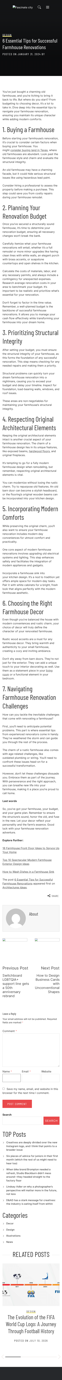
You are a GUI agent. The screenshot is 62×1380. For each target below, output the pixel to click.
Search (7, 1114)
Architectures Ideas (14, 887)
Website (46, 1071)
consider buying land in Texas (29, 150)
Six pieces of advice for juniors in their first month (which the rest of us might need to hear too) (32, 1159)
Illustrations (13, 1235)
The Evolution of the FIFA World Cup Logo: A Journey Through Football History (31, 1324)
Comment (9, 1031)
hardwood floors (39, 451)
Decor (10, 1223)
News (9, 1241)
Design (10, 1229)
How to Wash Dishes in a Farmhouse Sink (28, 871)
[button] (2, 1357)
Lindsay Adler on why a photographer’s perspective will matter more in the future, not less (31, 1190)
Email (26, 1071)
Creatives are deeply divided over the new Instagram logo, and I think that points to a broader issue (31, 1146)
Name (7, 1071)
